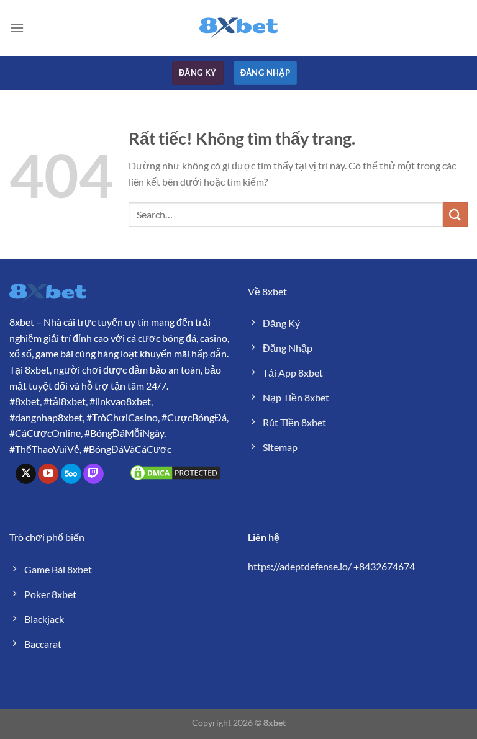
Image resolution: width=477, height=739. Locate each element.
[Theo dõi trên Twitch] (93, 474)
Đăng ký (198, 73)
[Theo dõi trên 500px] (71, 474)
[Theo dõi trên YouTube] (48, 474)
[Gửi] (455, 214)
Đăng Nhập (265, 73)
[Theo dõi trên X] (26, 474)
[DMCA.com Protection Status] (175, 471)
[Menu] (16, 27)
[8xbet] (238, 27)
